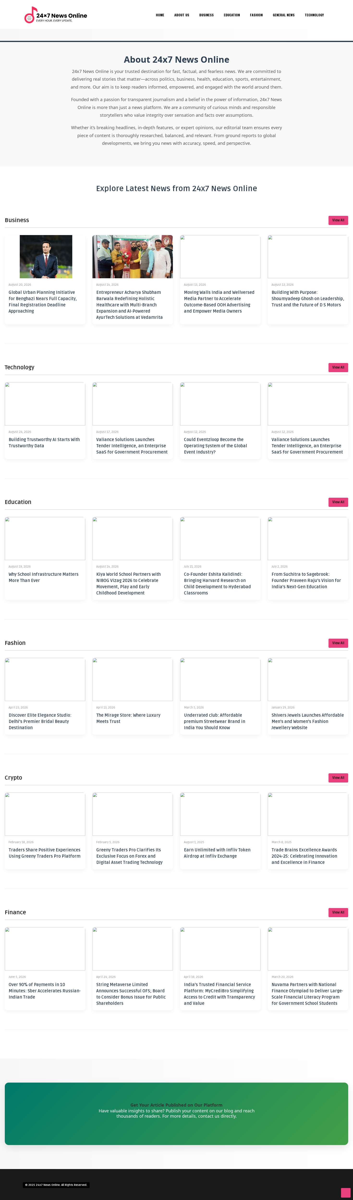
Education (232, 14)
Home (160, 14)
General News (284, 14)
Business (206, 14)
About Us (181, 14)
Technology (314, 14)
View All (338, 220)
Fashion (256, 14)
